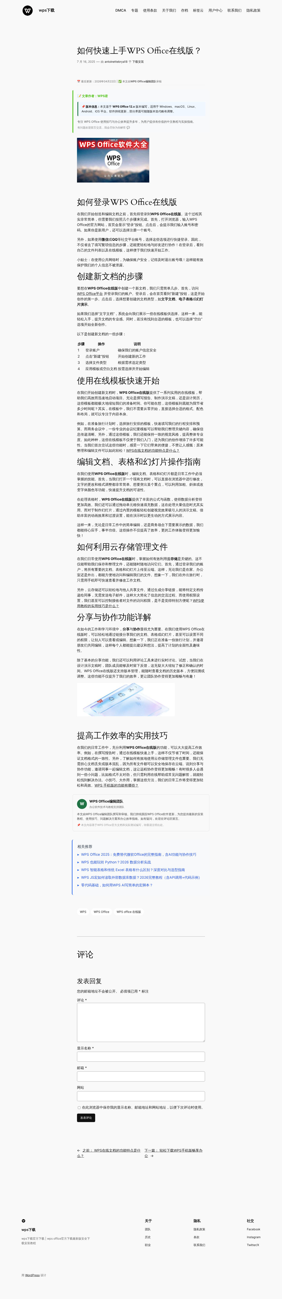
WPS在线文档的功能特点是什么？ (153, 450)
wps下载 (47, 10)
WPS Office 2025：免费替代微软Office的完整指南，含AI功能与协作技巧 (138, 854)
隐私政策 (253, 10)
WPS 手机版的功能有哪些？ (117, 785)
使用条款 (150, 10)
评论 (82, 1000)
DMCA (120, 10)
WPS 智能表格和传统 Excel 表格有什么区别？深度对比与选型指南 (133, 870)
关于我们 (169, 10)
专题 (134, 10)
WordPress (32, 1275)
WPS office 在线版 (129, 911)
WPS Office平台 (90, 294)
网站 (80, 1087)
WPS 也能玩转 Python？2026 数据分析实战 (116, 862)
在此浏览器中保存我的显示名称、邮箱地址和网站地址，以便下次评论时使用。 (143, 1107)
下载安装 (138, 61)
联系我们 (234, 10)
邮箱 (82, 1068)
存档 (184, 10)
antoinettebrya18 (116, 61)
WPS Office (101, 911)
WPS (83, 911)
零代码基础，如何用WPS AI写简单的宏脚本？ (117, 885)
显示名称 (85, 1048)
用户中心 (216, 10)
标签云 (198, 10)
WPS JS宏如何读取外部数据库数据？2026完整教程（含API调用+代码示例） (141, 877)
